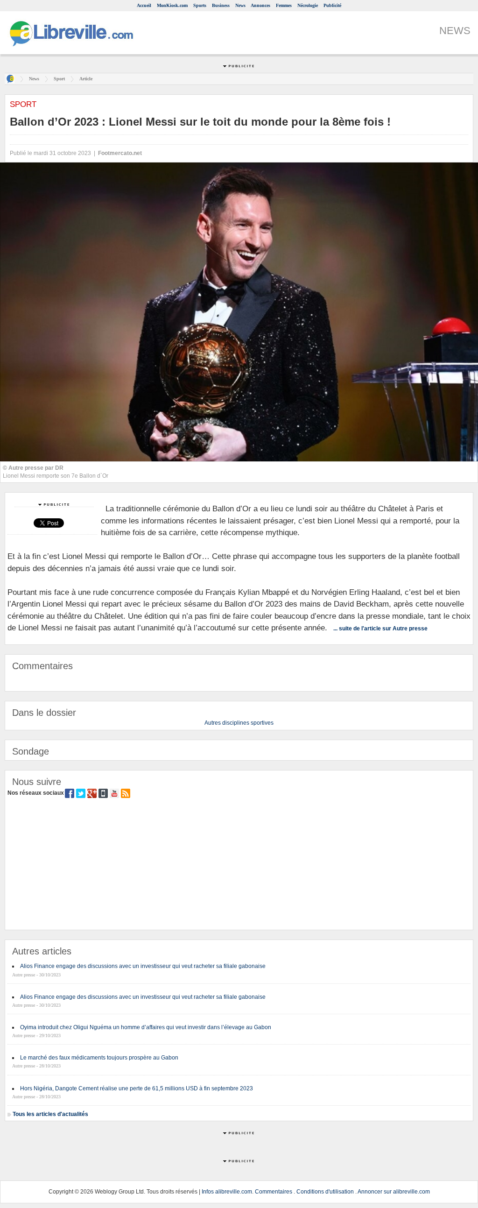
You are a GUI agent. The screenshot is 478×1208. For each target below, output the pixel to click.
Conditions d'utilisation (325, 1191)
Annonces (260, 5)
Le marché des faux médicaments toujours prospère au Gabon (99, 1057)
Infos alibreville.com (227, 1191)
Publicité (332, 5)
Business (221, 5)
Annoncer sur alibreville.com (394, 1191)
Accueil (144, 5)
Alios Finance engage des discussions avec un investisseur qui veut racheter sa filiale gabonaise (143, 966)
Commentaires (273, 1191)
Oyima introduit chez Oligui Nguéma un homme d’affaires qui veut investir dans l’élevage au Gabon (145, 1027)
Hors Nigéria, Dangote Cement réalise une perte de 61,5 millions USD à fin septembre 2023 (136, 1088)
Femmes (284, 5)
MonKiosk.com (172, 5)
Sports (199, 5)
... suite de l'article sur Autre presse (380, 628)
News (240, 5)
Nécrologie (307, 5)
